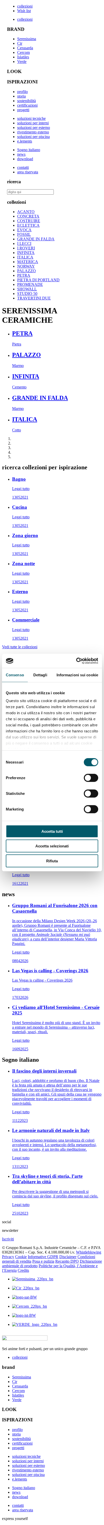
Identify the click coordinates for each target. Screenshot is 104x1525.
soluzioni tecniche (31, 118)
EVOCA (24, 230)
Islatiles (23, 57)
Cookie (21, 1257)
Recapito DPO (67, 1261)
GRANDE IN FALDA (36, 239)
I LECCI (24, 243)
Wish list (24, 11)
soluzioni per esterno (33, 127)
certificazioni (27, 105)
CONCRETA (28, 216)
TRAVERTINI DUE (34, 298)
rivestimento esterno (33, 132)
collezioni (25, 6)
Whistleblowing (88, 1252)
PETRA (23, 275)
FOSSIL (24, 234)
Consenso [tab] (15, 675)
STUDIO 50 (27, 293)
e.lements (24, 141)
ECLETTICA (28, 225)
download (25, 159)
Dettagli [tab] (40, 675)
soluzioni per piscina (33, 136)
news (21, 154)
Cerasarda (25, 48)
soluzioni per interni (33, 123)
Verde (22, 61)
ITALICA (25, 257)
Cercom (23, 52)
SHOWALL (27, 289)
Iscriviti (8, 1239)
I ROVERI (26, 248)
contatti (23, 167)
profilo (22, 91)
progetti (23, 110)
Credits (23, 1270)
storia (21, 96)
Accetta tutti (52, 831)
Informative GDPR (43, 1257)
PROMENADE (30, 284)
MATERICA (27, 262)
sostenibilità (26, 101)
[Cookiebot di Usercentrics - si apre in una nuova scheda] (76, 661)
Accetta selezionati (52, 846)
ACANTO (26, 212)
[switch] (91, 778)
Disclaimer (67, 1257)
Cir (19, 43)
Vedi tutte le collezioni (19, 647)
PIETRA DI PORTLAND (38, 280)
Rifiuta (52, 861)
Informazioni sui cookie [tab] (77, 675)
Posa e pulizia (43, 1261)
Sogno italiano (28, 150)
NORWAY (26, 266)
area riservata (27, 172)
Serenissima (26, 39)
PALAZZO (26, 271)
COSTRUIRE (28, 221)
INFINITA (26, 252)
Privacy (8, 1257)
